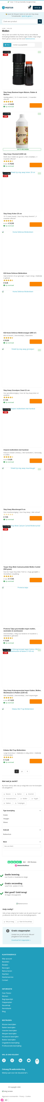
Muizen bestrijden (9, 1024)
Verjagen (6, 819)
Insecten (31, 794)
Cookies (28, 1096)
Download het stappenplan (20, 940)
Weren (5, 822)
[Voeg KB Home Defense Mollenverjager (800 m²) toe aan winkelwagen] (36, 341)
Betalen (5, 965)
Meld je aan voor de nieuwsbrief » (15, 1073)
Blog (4, 1011)
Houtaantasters (10, 799)
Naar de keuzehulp (25, 922)
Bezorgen (6, 968)
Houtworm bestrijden (10, 1037)
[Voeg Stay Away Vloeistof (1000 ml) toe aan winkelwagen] (36, 165)
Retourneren (7, 971)
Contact (5, 980)
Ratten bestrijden (8, 1027)
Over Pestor (6, 993)
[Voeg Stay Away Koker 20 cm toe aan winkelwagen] (36, 224)
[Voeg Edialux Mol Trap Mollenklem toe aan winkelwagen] (36, 761)
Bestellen (5, 962)
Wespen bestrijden (9, 1033)
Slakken (8, 803)
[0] (29, 8)
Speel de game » (27, 16)
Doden (5, 815)
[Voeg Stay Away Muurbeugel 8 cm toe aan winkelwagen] (36, 518)
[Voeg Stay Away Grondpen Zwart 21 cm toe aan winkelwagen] (36, 401)
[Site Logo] (7, 8)
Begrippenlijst (7, 999)
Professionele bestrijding (11, 1046)
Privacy (21, 1096)
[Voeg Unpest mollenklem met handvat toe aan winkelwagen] (36, 461)
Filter (8, 45)
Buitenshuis (7, 834)
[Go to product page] (22, 251)
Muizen (8, 794)
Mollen (24, 799)
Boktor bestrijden (9, 1040)
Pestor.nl (5, 1087)
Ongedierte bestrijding (10, 1043)
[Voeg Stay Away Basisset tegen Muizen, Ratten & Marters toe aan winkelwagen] (36, 105)
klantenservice (30, 39)
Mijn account (7, 959)
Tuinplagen (21, 803)
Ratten (19, 794)
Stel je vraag (9, 922)
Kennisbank (6, 1008)
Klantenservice (7, 977)
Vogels (35, 799)
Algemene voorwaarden (10, 1096)
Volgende (27, 771)
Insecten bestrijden (9, 1030)
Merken (5, 996)
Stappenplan (7, 1002)
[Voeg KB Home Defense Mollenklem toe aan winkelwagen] (36, 284)
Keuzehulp (6, 1005)
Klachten (5, 974)
